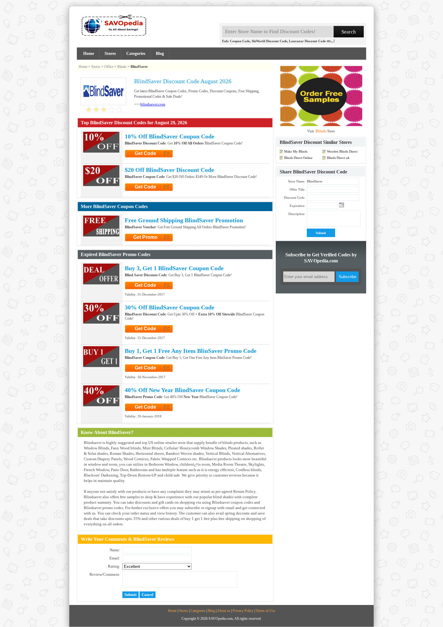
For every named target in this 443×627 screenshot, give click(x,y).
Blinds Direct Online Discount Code (298, 158)
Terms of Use (265, 611)
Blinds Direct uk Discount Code (338, 158)
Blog (160, 53)
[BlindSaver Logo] (103, 102)
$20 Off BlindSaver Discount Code (169, 169)
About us (223, 611)
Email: (114, 558)
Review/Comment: (105, 574)
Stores (110, 53)
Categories (135, 53)
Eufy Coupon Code (236, 41)
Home (88, 53)
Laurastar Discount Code (307, 41)
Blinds (122, 67)
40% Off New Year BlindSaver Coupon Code (182, 390)
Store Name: (296, 181)
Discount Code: (294, 197)
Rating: (114, 566)
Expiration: (297, 205)
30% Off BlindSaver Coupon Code (169, 307)
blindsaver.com (152, 104)
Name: (115, 550)
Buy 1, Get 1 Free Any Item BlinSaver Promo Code (190, 350)
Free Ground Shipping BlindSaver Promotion (184, 220)
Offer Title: (297, 189)
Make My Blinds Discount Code (295, 151)
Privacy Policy (243, 611)
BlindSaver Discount (301, 142)
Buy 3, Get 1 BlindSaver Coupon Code (174, 268)
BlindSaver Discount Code (320, 171)
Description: (296, 214)
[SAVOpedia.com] (113, 27)
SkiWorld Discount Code (269, 41)
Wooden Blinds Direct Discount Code (342, 151)
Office (108, 67)
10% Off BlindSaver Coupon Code (169, 136)
